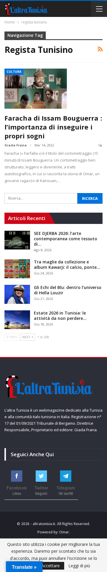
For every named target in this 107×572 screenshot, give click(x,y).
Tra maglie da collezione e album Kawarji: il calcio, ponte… (67, 264)
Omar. (64, 532)
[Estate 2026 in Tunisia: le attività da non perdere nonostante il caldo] (17, 319)
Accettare (50, 565)
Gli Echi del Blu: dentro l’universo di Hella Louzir (67, 290)
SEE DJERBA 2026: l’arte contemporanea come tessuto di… (65, 238)
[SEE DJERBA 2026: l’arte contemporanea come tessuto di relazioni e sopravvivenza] (17, 240)
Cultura (14, 71)
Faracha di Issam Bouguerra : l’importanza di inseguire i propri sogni (53, 126)
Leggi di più (79, 566)
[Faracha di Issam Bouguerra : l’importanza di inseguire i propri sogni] (35, 88)
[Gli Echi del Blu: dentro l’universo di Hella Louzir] (17, 294)
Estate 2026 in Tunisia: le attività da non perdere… (60, 315)
